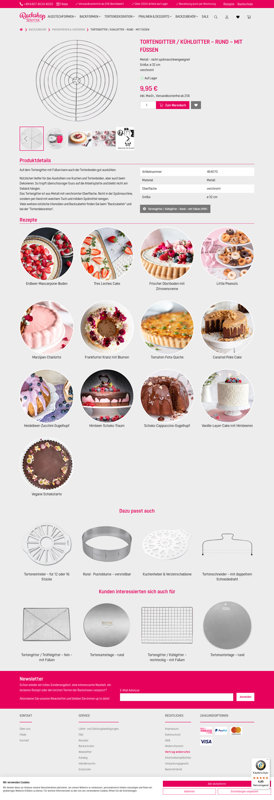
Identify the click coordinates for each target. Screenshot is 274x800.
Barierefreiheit (173, 769)
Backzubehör (186, 16)
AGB (167, 740)
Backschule (245, 4)
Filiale (64, 4)
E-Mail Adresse (129, 690)
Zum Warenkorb (175, 105)
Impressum (172, 728)
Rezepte (228, 4)
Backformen (89, 16)
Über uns (25, 728)
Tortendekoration (118, 16)
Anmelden (245, 696)
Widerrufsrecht (174, 746)
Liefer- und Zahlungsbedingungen (99, 728)
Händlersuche (87, 763)
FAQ (81, 734)
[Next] (127, 138)
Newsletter (85, 751)
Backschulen (86, 746)
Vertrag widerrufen (177, 751)
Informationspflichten (178, 757)
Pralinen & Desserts (154, 16)
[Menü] (267, 760)
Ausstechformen (61, 16)
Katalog (83, 757)
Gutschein (85, 769)
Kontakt (24, 740)
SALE (205, 16)
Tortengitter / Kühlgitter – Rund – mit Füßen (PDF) (177, 209)
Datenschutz (173, 734)
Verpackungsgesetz (177, 763)
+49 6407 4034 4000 (38, 4)
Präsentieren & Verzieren (68, 29)
